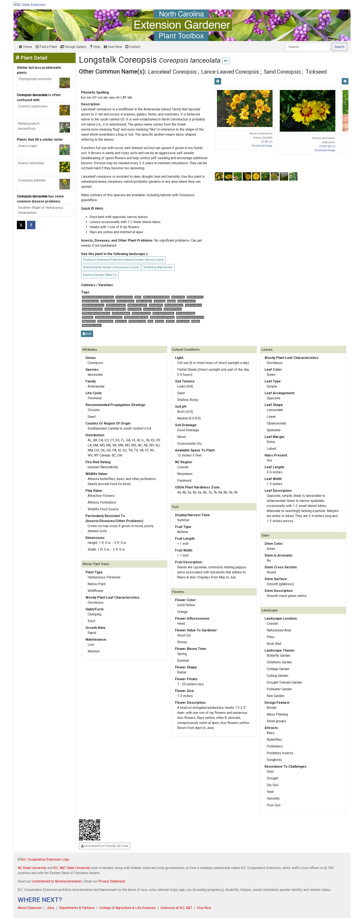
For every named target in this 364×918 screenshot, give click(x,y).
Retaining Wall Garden (158, 267)
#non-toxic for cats (141, 313)
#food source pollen (137, 305)
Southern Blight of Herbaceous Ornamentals (40, 210)
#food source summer (93, 305)
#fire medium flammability (156, 297)
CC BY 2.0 (266, 141)
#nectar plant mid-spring (162, 317)
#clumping (160, 301)
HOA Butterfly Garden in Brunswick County (111, 267)
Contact (134, 47)
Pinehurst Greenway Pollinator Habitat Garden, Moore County (123, 259)
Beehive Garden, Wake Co (100, 274)
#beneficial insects (92, 325)
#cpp (150, 321)
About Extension (30, 908)
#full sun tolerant (125, 301)
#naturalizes (178, 297)
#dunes (170, 321)
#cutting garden (105, 321)
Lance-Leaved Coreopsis (230, 72)
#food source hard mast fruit (190, 317)
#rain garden (183, 321)
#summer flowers (121, 313)
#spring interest (193, 305)
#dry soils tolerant (152, 309)
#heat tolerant (107, 301)
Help (96, 47)
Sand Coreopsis (282, 72)
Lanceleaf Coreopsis (172, 72)
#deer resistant (144, 301)
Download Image (262, 145)
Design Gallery (75, 47)
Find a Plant (48, 47)
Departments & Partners (77, 908)
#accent (159, 321)
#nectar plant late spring (136, 317)
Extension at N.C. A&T (176, 908)
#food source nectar (116, 305)
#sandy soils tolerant (115, 309)
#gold (138, 297)
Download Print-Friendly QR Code (106, 846)
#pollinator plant (90, 301)
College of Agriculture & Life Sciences (127, 908)
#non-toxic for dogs (185, 313)
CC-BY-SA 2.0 (327, 146)
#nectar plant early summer (109, 317)
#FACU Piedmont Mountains (96, 313)
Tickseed (316, 72)
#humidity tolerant (174, 305)
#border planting (195, 297)
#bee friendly (89, 321)
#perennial (121, 321)
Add (88, 333)
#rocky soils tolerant (92, 309)
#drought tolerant (124, 297)
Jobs (50, 908)
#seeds (171, 301)
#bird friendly (134, 309)
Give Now (114, 47)
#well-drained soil (186, 301)
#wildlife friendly (137, 321)
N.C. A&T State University (71, 868)
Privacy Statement (111, 881)
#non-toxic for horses (163, 313)
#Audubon (87, 317)
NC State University (32, 868)
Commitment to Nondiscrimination (57, 881)
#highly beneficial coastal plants (98, 297)
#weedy (195, 321)
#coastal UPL (156, 305)
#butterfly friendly (173, 309)
